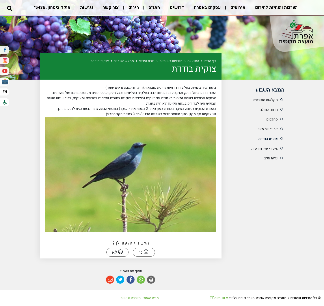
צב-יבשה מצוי (268, 129)
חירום (133, 7)
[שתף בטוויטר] (120, 280)
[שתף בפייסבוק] (130, 280)
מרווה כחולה (269, 109)
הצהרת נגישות (131, 298)
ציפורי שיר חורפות (264, 148)
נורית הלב (271, 158)
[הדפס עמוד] (151, 280)
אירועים (237, 7)
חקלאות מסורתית (265, 100)
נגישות (86, 7)
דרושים (176, 7)
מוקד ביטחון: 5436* (52, 7)
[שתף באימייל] (110, 280)
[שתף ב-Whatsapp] (141, 280)
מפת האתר (151, 298)
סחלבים (272, 119)
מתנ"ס (153, 7)
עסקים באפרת (207, 7)
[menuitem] (272, 10)
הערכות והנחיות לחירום (276, 7)
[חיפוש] (9, 8)
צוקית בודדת (268, 139)
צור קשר (110, 7)
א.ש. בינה (219, 298)
